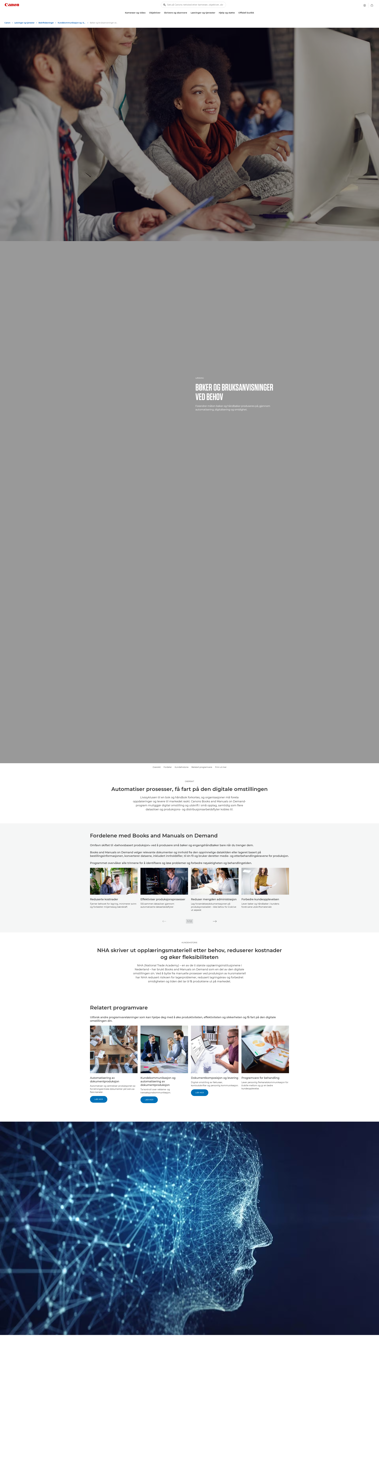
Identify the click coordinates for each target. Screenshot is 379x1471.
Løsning (199, 378)
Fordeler (168, 767)
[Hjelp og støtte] (236, 12)
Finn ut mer (221, 767)
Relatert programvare (201, 767)
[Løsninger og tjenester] (216, 12)
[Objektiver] (161, 12)
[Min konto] (364, 5)
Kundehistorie (181, 767)
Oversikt (157, 767)
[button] (164, 921)
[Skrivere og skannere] (188, 12)
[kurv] (372, 5)
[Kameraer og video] (147, 12)
